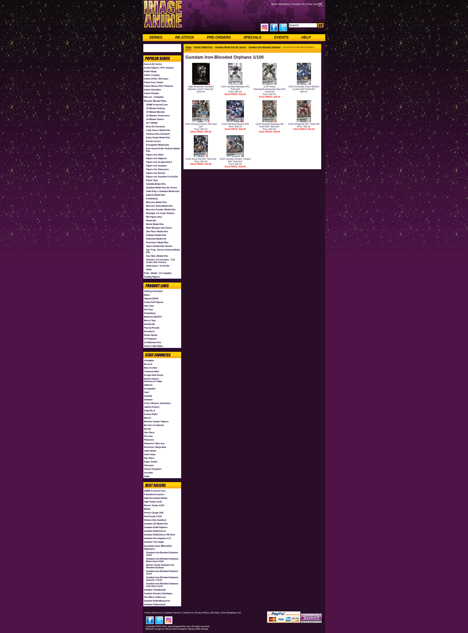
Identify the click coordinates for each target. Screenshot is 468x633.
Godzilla (148, 396)
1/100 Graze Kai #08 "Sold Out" (200, 159)
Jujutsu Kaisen (151, 407)
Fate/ (146, 392)
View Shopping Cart (231, 612)
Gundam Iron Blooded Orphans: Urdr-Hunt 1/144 (162, 584)
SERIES (155, 37)
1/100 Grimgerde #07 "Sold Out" (304, 124)
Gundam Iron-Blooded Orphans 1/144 (162, 572)
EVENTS (281, 37)
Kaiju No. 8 (149, 410)
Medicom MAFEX (153, 317)
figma (147, 295)
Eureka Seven (153, 141)
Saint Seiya (150, 454)
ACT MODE (152, 123)
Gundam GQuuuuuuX (155, 604)
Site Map (214, 612)
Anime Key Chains (153, 82)
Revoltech (149, 331)
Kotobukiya (152, 198)
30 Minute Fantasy (155, 108)
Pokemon (149, 440)
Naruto (147, 429)
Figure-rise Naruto (155, 173)
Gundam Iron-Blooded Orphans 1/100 (162, 553)
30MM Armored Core (157, 104)
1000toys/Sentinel (153, 291)
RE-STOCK (184, 37)
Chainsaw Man (151, 371)
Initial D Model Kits (155, 195)
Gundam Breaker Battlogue (158, 593)
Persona (148, 436)
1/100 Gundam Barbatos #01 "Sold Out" (235, 87)
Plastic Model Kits (155, 100)
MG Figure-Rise (154, 217)
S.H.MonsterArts (152, 342)
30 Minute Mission (155, 112)
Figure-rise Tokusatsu (157, 169)
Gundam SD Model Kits (156, 523)
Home (188, 47)
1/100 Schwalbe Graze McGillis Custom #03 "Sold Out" (303, 87)
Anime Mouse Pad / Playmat (158, 86)
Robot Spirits (150, 335)
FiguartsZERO (151, 298)
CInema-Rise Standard (158, 134)
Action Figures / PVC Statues (159, 68)
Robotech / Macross (154, 443)
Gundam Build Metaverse (157, 601)
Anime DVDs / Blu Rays (156, 78)
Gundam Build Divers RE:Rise (159, 534)
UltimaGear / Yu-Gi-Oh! (157, 266)
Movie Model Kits (155, 224)
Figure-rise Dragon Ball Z (159, 162)
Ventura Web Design (198, 629)
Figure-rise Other (155, 154)
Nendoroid (149, 324)
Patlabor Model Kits (156, 235)
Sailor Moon (150, 451)
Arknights (149, 360)
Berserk (148, 364)
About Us (156, 612)
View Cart (312, 4)
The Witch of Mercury (155, 597)
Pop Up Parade (151, 328)
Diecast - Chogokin (154, 97)
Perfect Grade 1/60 (153, 512)
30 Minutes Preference (158, 115)
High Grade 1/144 (153, 502)
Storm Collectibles (153, 346)
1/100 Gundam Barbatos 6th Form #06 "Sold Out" (270, 125)
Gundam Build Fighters (156, 527)
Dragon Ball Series (153, 375)
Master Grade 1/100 (154, 505)
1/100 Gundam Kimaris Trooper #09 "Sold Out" (235, 160)
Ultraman (149, 465)
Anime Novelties (152, 89)
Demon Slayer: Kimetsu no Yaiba (153, 380)
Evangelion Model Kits (157, 145)
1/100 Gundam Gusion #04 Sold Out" (201, 125)
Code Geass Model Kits (158, 130)
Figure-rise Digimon (156, 158)
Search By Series (153, 64)
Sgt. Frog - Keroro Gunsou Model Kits (163, 251)
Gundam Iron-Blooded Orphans (158, 547)
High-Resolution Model (155, 498)
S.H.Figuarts (150, 339)
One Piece (149, 432)
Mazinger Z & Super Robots (160, 213)
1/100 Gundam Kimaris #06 (235, 124)
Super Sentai (150, 461)
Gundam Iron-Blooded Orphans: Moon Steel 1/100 (162, 560)
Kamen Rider (151, 414)
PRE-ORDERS (219, 37)
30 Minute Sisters (155, 119)
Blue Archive (150, 368)
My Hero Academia (154, 425)
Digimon (148, 385)
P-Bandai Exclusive (154, 494)
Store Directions (280, 4)
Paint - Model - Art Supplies (158, 273)
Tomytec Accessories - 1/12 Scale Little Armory (160, 261)
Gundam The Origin (154, 542)
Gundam (148, 399)
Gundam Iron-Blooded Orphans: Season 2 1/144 (162, 578)
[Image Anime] (162, 28)
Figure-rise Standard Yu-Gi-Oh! (162, 176)
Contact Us (298, 4)
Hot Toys (148, 309)
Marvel (147, 418)
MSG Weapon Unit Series (159, 228)
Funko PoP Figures (153, 302)
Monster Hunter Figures (156, 421)
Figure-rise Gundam (156, 165)
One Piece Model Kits (157, 231)
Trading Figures (152, 277)
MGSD (147, 509)
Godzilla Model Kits (156, 184)
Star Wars (149, 458)
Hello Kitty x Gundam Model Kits (163, 191)
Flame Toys (152, 180)
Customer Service (172, 612)
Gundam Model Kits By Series (161, 187)
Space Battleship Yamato (159, 246)
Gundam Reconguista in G (157, 538)
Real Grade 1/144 (153, 516)
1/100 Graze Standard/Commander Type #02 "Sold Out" (269, 89)
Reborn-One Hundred (155, 520)
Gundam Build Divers (155, 531)
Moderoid (151, 220)
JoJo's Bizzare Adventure (157, 403)
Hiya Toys (149, 306)
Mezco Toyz (150, 320)
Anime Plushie (151, 93)
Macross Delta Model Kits (159, 206)
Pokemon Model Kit (156, 239)
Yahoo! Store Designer (176, 629)
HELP (306, 37)
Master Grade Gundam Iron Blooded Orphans (160, 566)
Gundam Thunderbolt (155, 590)
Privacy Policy (202, 612)
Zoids (149, 269)
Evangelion (149, 388)
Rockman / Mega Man (157, 242)
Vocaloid (148, 472)
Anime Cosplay (152, 75)
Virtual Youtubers (153, 469)
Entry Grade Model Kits (158, 137)
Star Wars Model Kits (157, 256)
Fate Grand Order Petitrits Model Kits (163, 149)
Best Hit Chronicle (155, 126)
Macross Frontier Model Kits (161, 209)
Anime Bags (150, 71)
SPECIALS (252, 37)
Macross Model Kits (156, 202)
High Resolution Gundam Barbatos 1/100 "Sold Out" (201, 87)
